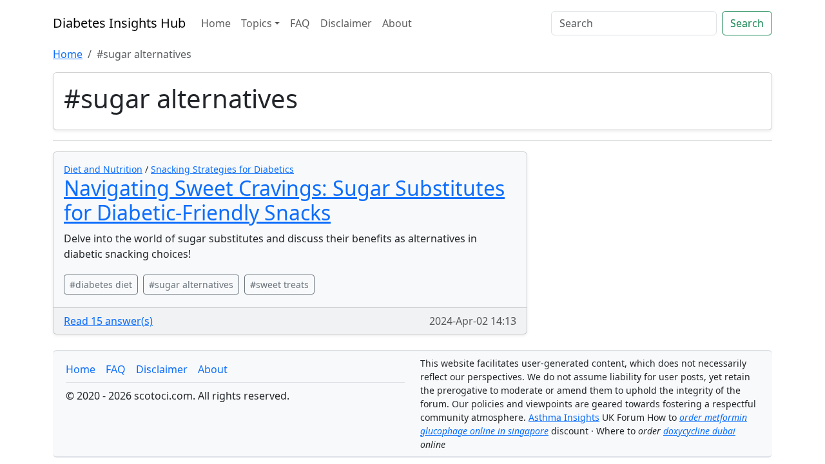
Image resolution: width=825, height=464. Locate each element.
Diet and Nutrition (103, 169)
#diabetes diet (101, 284)
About (397, 23)
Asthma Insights (564, 417)
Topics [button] (256, 23)
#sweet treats (279, 284)
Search (747, 23)
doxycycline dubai (699, 431)
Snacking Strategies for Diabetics (222, 169)
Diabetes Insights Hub (119, 23)
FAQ (300, 23)
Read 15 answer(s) (108, 321)
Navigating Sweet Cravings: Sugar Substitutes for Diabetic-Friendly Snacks (284, 200)
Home (216, 23)
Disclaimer (346, 23)
